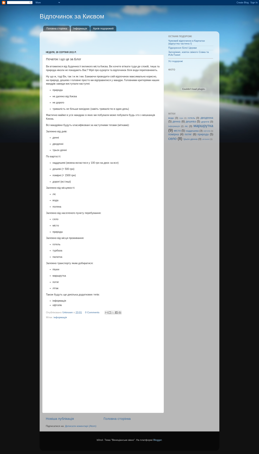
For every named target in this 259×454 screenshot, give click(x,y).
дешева (191, 121)
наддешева (192, 130)
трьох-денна (190, 139)
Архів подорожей (103, 28)
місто (177, 130)
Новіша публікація (60, 419)
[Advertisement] (103, 39)
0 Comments (92, 312)
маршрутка (203, 125)
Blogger (157, 440)
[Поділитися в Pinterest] (120, 312)
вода (171, 118)
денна (176, 121)
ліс (186, 126)
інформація (60, 317)
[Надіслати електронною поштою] (106, 312)
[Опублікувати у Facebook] (116, 312)
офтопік (206, 131)
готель (191, 118)
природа (203, 134)
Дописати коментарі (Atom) (80, 426)
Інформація (80, 28)
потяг (188, 134)
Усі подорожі (175, 61)
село (172, 138)
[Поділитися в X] (113, 312)
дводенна (207, 117)
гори (181, 118)
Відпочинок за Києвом (72, 16)
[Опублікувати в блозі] (110, 312)
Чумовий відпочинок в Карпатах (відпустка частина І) (186, 42)
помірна (173, 134)
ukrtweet (205, 139)
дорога (205, 121)
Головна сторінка (57, 28)
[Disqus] (103, 365)
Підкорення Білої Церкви (182, 48)
